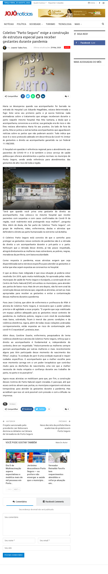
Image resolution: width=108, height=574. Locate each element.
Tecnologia (64, 24)
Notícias (9, 24)
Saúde (67, 47)
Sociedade (35, 24)
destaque (12, 404)
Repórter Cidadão (56, 3)
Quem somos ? (39, 3)
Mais (77, 24)
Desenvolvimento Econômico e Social (17, 450)
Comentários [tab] (21, 502)
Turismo (50, 24)
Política (21, 24)
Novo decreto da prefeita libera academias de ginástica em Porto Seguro (55, 428)
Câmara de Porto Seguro (59, 450)
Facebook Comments (55, 502)
